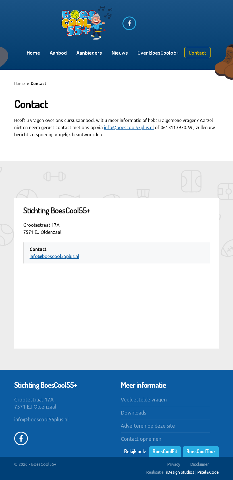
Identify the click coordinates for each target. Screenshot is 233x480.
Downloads (133, 412)
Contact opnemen (141, 439)
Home (33, 52)
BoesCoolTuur (200, 451)
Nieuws (120, 52)
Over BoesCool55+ (158, 52)
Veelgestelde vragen (144, 399)
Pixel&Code (208, 472)
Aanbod (58, 52)
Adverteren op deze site (148, 426)
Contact (197, 52)
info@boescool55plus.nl (129, 127)
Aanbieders (89, 52)
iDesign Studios (180, 472)
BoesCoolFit (165, 451)
